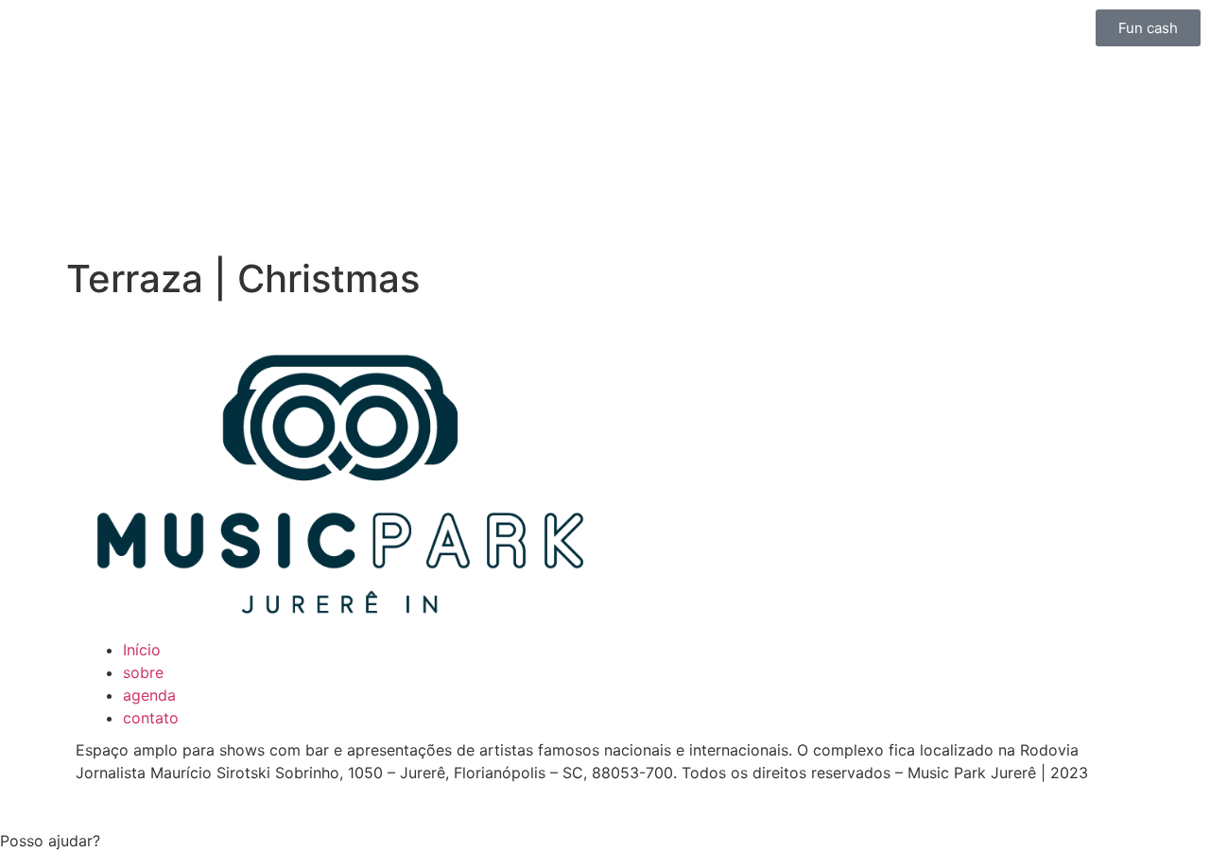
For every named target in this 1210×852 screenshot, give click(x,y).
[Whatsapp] (742, 359)
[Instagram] (638, 359)
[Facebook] (690, 359)
